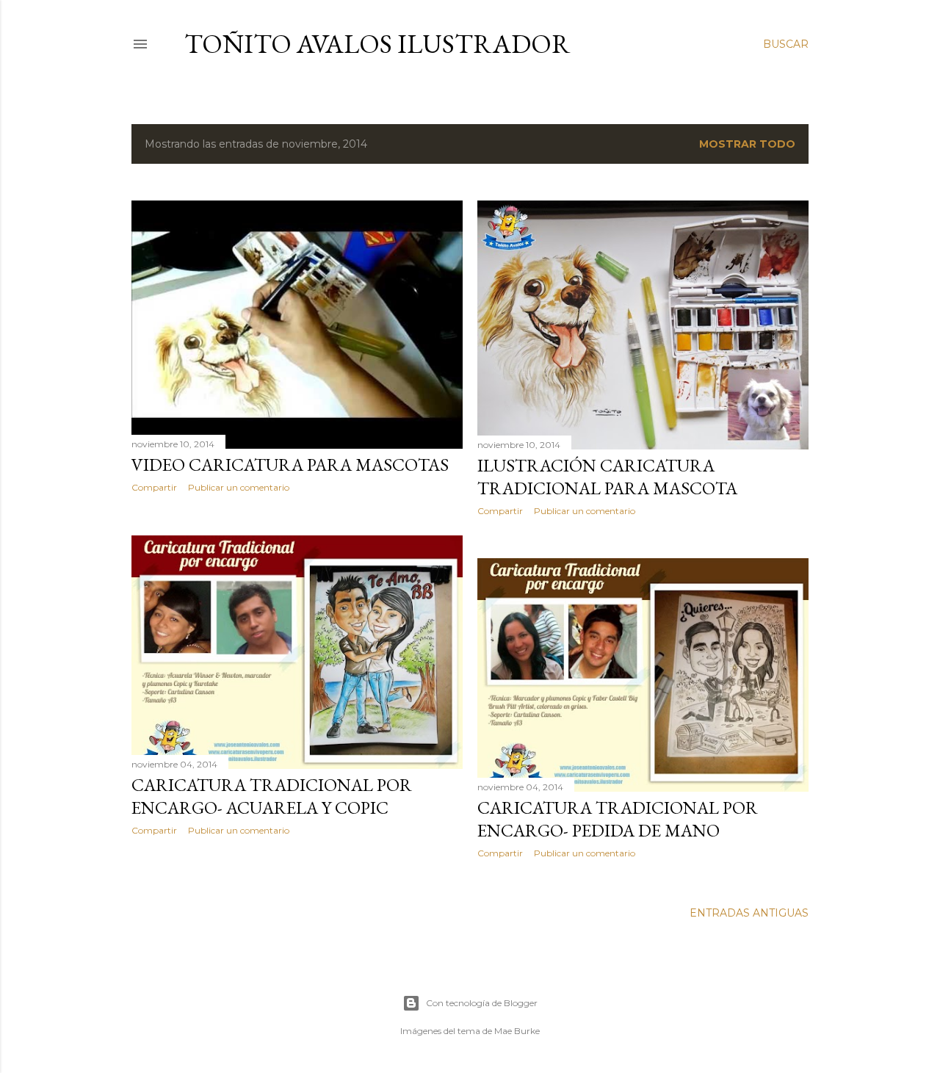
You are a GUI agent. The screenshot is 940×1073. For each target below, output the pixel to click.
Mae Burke (517, 1030)
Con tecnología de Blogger (482, 1002)
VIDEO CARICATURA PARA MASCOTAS (290, 464)
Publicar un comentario (238, 487)
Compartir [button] (154, 487)
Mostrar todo (747, 144)
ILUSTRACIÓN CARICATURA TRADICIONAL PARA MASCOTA (607, 476)
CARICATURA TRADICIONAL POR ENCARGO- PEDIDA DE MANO (617, 819)
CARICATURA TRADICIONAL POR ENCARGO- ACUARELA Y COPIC (271, 796)
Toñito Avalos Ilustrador (377, 43)
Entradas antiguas (749, 913)
